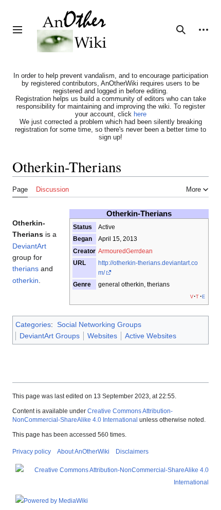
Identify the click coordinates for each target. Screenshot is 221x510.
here (140, 114)
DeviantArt (29, 246)
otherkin (25, 280)
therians (25, 268)
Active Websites (150, 336)
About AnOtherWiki (83, 451)
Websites (102, 336)
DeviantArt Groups (50, 336)
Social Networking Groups (99, 324)
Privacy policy (31, 451)
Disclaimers (132, 451)
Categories (33, 324)
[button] (17, 29)
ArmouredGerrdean (125, 251)
